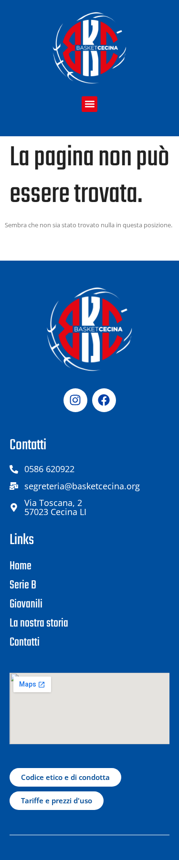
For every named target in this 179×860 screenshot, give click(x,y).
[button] (89, 104)
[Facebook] (104, 400)
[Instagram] (75, 400)
